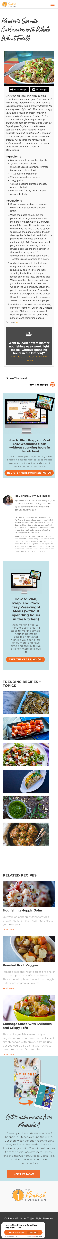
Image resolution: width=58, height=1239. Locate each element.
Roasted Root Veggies (20, 964)
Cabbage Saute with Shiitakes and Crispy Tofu (27, 1025)
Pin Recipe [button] (41, 89)
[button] (52, 4)
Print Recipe (20, 89)
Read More (8, 928)
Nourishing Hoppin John (22, 909)
